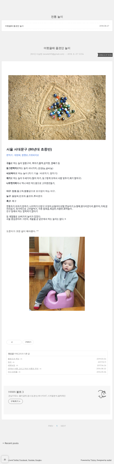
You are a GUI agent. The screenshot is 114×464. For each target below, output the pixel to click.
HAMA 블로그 (16, 391)
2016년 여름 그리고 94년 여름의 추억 (23, 368)
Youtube (31, 460)
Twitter (16, 460)
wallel (109, 460)
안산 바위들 (13, 372)
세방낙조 (11, 365)
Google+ (38, 460)
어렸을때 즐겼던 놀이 (14, 26)
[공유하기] (15, 342)
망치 (10, 362)
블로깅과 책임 (13, 359)
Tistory (93, 460)
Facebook (23, 460)
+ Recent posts (10, 443)
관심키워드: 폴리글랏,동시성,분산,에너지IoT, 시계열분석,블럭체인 (37, 396)
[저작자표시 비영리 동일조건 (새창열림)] (37, 342)
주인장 (11, 353)
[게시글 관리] (18, 342)
